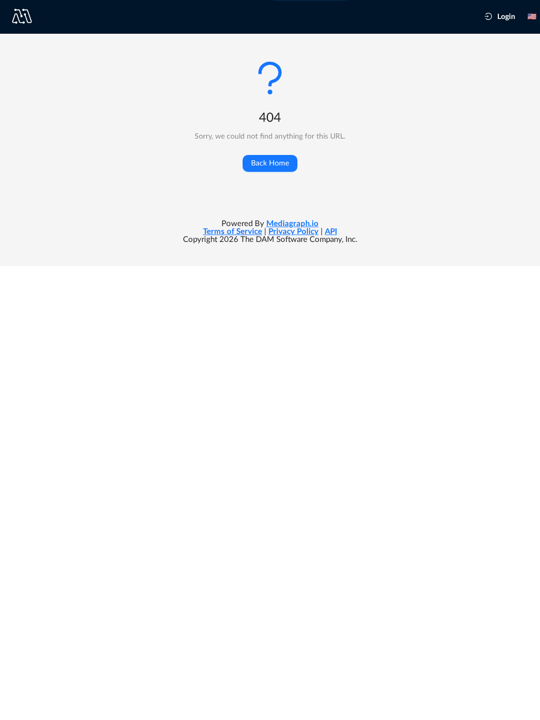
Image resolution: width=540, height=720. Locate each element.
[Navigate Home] (26, 16)
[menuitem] (500, 17)
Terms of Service (232, 232)
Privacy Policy (293, 232)
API (331, 232)
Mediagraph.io (292, 224)
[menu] (508, 17)
